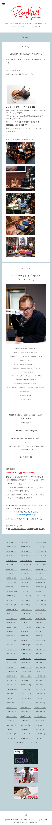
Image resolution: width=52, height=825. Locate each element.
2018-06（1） (41, 662)
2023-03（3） (26, 587)
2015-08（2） (12, 712)
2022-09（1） (26, 596)
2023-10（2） (41, 578)
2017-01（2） (12, 689)
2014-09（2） (26, 725)
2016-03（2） (12, 703)
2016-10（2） (12, 694)
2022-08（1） (41, 596)
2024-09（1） (11, 564)
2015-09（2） (40, 707)
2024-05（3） (26, 569)
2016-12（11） (27, 689)
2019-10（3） (26, 645)
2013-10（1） (26, 734)
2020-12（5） (12, 627)
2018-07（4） (26, 662)
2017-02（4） (41, 685)
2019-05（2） (41, 649)
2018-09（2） (40, 658)
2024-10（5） (41, 560)
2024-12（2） (12, 560)
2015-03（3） (40, 716)
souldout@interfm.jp (27, 514)
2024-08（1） (26, 564)
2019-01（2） (41, 654)
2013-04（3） (26, 738)
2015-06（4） (41, 712)
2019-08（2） (40, 645)
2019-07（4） (12, 649)
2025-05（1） (41, 551)
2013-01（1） (20, 743)
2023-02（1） (41, 587)
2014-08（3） (40, 725)
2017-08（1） (41, 676)
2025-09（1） (41, 547)
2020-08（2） (26, 631)
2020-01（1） (41, 640)
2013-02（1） (41, 738)
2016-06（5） (26, 698)
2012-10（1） (33, 743)
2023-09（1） (12, 582)
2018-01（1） (13, 671)
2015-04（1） (26, 716)
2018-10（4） (26, 658)
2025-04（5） (11, 556)
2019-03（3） (26, 654)
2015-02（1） (12, 720)
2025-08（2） (11, 551)
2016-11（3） (41, 689)
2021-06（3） (26, 618)
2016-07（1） (12, 698)
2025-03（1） (26, 556)
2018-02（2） (41, 667)
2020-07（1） (41, 631)
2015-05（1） (12, 716)
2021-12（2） (27, 609)
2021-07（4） (12, 618)
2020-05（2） (26, 636)
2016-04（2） (41, 698)
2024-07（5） (41, 564)
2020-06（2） (11, 636)
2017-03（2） (26, 685)
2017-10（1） (12, 676)
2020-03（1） (12, 640)
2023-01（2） (12, 591)
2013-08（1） (12, 738)
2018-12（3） (12, 658)
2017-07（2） (12, 680)
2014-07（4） (12, 729)
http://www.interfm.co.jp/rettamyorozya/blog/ (26, 529)
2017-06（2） (26, 680)
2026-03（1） (26, 542)
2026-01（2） (41, 542)
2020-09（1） (11, 631)
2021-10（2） (12, 614)
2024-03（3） (11, 573)
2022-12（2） (27, 591)
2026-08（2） (11, 542)
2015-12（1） (41, 703)
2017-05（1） (41, 680)
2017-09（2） (26, 676)
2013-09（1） (40, 734)
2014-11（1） (40, 720)
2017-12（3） (27, 671)
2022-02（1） (41, 605)
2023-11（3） (26, 578)
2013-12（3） (12, 734)
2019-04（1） (12, 654)
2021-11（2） (41, 609)
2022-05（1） (41, 600)
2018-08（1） (12, 662)
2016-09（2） (26, 694)
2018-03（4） (26, 667)
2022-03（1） (26, 605)
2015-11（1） (12, 707)
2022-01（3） (12, 609)
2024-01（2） (41, 573)
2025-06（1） (26, 551)
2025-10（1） (26, 547)
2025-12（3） (12, 547)
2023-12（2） (12, 578)
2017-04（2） (12, 685)
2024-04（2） (41, 569)
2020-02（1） (26, 640)
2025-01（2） (41, 556)
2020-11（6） (27, 627)
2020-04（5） (41, 636)
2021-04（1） (12, 622)
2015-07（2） (26, 712)
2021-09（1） (26, 614)
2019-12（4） (12, 645)
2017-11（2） (40, 671)
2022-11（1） (41, 591)
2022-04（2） (11, 605)
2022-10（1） (12, 596)
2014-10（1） (12, 725)
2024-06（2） (11, 569)
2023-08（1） (26, 582)
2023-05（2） (11, 587)
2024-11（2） (26, 560)
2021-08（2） (40, 614)
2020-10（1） (41, 627)
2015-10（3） (26, 707)
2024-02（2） (26, 573)
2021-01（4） (41, 622)
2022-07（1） (11, 600)
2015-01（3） (27, 720)
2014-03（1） (41, 729)
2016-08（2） (41, 694)
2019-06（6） (26, 649)
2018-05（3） (12, 667)
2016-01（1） (27, 703)
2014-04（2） (26, 729)
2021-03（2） (26, 622)
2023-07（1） (41, 582)
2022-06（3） (26, 600)
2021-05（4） (41, 618)
